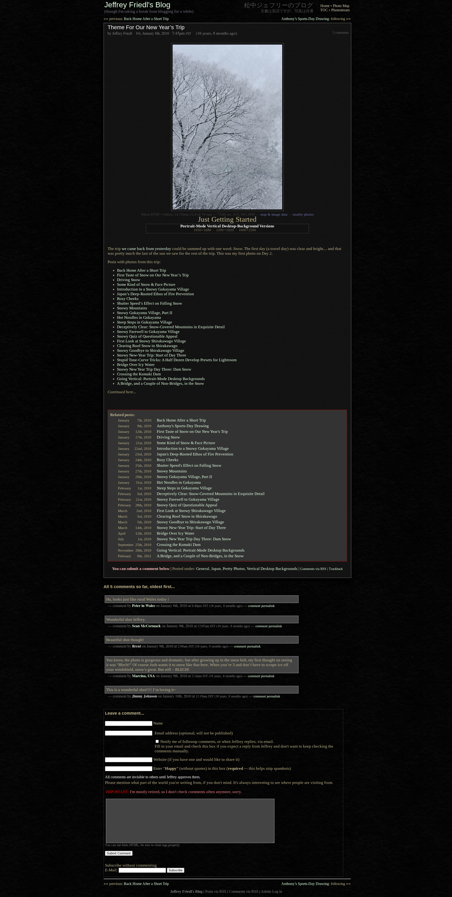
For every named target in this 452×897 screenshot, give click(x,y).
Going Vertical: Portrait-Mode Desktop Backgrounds (161, 378)
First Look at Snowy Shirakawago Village (151, 341)
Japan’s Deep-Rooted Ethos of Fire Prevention (155, 293)
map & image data (273, 214)
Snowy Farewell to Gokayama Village (148, 331)
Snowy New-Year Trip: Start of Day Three (151, 355)
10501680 (202, 230)
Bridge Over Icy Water (136, 364)
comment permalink (261, 605)
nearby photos (303, 214)
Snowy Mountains (132, 308)
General (202, 568)
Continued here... (122, 391)
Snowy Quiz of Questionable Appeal (147, 336)
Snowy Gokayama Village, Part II (144, 312)
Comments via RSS (313, 569)
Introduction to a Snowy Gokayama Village (193, 448)
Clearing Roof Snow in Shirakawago (147, 345)
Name (158, 723)
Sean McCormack (146, 625)
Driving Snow (128, 279)
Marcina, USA (143, 675)
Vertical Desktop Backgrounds (272, 568)
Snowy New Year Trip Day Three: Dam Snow (154, 369)
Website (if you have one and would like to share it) (196, 759)
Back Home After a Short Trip (136, 19)
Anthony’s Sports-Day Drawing (316, 19)
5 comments (341, 32)
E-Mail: (112, 870)
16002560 (247, 230)
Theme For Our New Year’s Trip (146, 27)
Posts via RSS (215, 891)
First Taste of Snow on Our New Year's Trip (192, 431)
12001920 (225, 230)
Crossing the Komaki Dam (139, 374)
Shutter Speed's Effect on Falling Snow (189, 465)
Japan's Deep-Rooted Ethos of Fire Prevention (195, 454)
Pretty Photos (234, 568)
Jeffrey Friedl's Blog (137, 4)
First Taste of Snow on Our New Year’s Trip (153, 275)
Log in (277, 891)
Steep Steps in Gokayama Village (144, 322)
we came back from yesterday (146, 248)
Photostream (340, 10)
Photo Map (341, 6)
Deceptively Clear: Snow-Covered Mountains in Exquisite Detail (171, 326)
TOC (324, 10)
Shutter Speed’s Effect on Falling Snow (149, 303)
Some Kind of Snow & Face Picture (146, 284)
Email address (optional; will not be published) (194, 733)
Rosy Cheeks (128, 298)
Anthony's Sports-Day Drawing (183, 425)
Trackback (336, 569)
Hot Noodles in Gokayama (139, 317)
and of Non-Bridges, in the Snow (160, 383)
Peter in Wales (143, 605)
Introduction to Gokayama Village (153, 289)
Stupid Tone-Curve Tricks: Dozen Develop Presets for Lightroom (177, 359)
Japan (216, 568)
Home (325, 6)
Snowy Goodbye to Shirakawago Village (150, 350)
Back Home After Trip (141, 270)
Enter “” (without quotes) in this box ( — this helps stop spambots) (222, 768)
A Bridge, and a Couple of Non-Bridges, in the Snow (200, 555)
